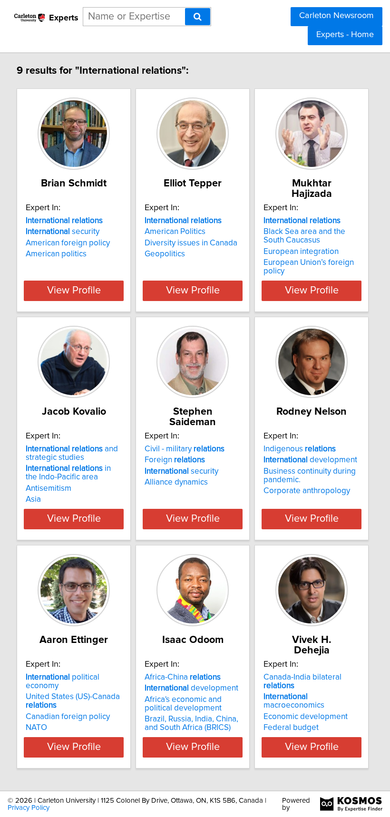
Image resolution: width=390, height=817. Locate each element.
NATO (36, 727)
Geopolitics (165, 254)
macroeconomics (293, 701)
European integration (301, 251)
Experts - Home (345, 34)
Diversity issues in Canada (191, 243)
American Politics (175, 231)
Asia (33, 499)
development (310, 460)
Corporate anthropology (306, 490)
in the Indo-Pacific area (68, 472)
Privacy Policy (28, 807)
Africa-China (183, 677)
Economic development (305, 716)
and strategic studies (72, 453)
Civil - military (184, 449)
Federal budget (291, 727)
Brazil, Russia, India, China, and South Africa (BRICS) (191, 723)
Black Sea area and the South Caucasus (304, 235)
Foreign (175, 460)
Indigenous (299, 449)
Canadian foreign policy (68, 716)
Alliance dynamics (176, 482)
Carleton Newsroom (336, 15)
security (62, 231)
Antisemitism (48, 488)
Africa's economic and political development (183, 703)
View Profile (74, 290)
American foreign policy (68, 243)
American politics (56, 254)
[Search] (197, 16)
